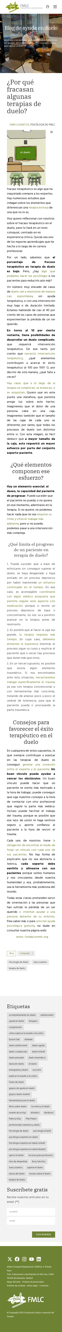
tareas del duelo (17, 1174)
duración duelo (16, 1064)
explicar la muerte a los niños (23, 1076)
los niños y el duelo (40, 1106)
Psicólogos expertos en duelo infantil (27, 1143)
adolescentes (46, 1015)
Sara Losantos (19, 125)
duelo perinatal (16, 1058)
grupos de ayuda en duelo (22, 1088)
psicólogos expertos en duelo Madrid (27, 1149)
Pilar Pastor (31, 1119)
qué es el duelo (16, 1155)
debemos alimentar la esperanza (31, 642)
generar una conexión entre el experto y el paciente (31, 767)
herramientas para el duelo (22, 1100)
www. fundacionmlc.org (32, 936)
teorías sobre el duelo (39, 1174)
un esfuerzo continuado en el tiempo (31, 585)
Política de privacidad (33, 1281)
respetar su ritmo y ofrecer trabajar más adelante (29, 519)
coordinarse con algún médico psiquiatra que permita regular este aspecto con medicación (31, 599)
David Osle (14, 1039)
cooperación (15, 1027)
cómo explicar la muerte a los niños (26, 1033)
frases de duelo (16, 1082)
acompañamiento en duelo (22, 1015)
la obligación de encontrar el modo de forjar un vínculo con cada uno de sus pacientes (31, 847)
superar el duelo (35, 1167)
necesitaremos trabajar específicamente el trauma (31, 680)
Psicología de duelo (18, 962)
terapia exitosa (38, 207)
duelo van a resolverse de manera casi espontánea (31, 294)
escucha (37, 1070)
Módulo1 (35, 1113)
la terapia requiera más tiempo (31, 637)
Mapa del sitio (13, 1281)
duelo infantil (38, 1052)
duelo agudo (38, 1045)
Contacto (44, 1285)
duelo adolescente (18, 1045)
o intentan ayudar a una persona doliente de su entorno (31, 914)
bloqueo (33, 1021)
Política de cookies (16, 1285)
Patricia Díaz (15, 1119)
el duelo (33, 1064)
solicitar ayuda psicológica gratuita (31, 923)
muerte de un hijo (17, 1113)
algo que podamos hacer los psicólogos (31, 274)
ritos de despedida (18, 1161)
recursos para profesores (41, 1155)
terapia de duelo (17, 968)
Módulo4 (48, 1113)
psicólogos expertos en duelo (23, 1137)
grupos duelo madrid (19, 1094)
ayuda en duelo (16, 1021)
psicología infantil (42, 1131)
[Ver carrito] (47, 7)
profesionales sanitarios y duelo (24, 1125)
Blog (11, 953)
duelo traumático (37, 1058)
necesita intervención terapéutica (31, 356)
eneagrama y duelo (18, 1070)
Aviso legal (32, 1285)
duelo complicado (18, 1052)
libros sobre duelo (18, 1106)
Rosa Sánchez (38, 1161)
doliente (28, 1039)
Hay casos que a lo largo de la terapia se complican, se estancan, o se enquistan (31, 388)
